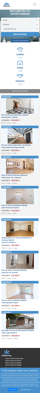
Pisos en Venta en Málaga (13, 365)
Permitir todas (13, 389)
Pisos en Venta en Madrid (13, 363)
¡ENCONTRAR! (20, 34)
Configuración (27, 389)
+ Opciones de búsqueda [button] (20, 40)
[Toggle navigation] (35, 4)
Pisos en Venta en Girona (13, 360)
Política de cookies (34, 386)
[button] (4, 104)
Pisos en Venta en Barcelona (14, 358)
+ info (20, 58)
